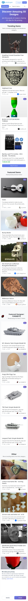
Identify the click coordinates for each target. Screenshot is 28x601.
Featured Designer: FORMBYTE (16, 315)
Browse (5, 6)
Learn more (10, 578)
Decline (8, 597)
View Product (14, 166)
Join (25, 2)
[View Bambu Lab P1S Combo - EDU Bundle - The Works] (14, 142)
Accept (20, 597)
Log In (19, 2)
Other (14, 454)
